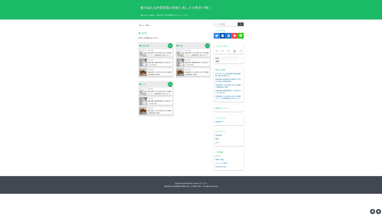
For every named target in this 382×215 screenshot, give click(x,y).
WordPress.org (220, 167)
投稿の (219, 159)
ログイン (218, 156)
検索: (217, 58)
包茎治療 (218, 135)
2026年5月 (219, 122)
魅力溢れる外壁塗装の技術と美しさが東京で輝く (175, 7)
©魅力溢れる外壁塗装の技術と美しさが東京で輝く (183, 186)
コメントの (221, 163)
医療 (216, 139)
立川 (216, 142)
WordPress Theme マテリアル (195, 183)
